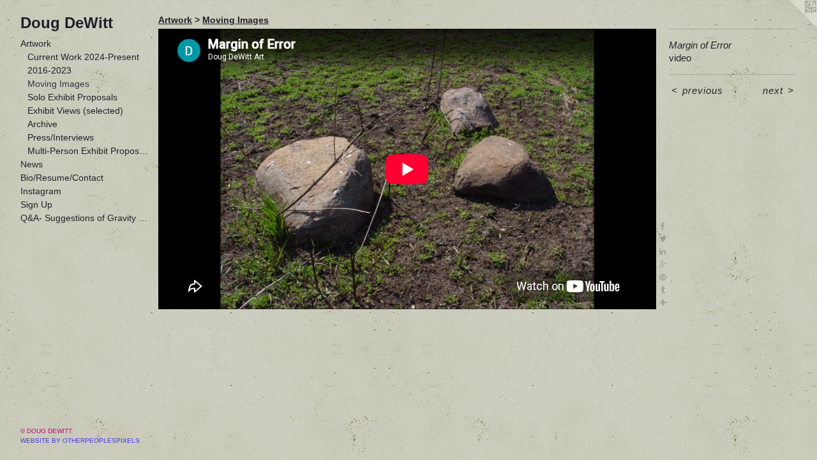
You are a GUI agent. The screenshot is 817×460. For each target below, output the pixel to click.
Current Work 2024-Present (83, 57)
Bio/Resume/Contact (61, 177)
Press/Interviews (60, 137)
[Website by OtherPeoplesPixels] (791, 25)
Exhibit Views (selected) (75, 110)
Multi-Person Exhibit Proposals (88, 151)
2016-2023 (49, 70)
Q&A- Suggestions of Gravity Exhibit (84, 218)
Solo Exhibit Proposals (72, 97)
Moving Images (58, 84)
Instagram (40, 191)
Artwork (35, 43)
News (31, 164)
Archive (42, 124)
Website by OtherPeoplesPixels (80, 440)
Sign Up (36, 204)
